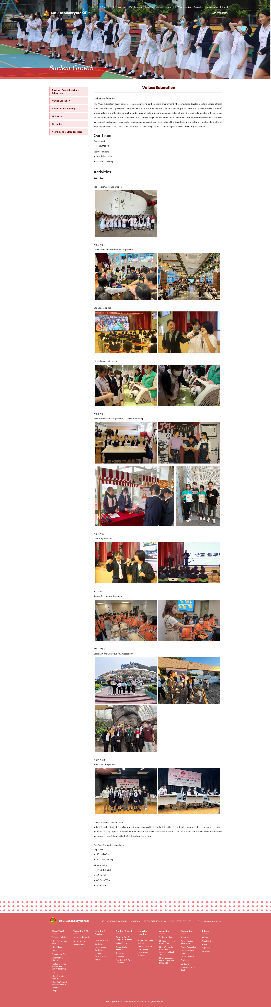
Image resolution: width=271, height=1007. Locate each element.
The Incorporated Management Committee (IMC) (59, 966)
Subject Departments (100, 955)
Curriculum (99, 944)
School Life (185, 937)
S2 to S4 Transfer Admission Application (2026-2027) (167, 951)
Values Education (61, 100)
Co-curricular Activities (143, 953)
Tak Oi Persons (79, 941)
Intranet (224, 7)
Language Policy (101, 940)
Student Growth (163, 7)
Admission (198, 7)
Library (97, 960)
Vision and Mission (59, 937)
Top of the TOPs (124, 7)
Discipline (57, 124)
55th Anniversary (220, 12)
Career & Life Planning (63, 108)
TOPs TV (206, 948)
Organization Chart (59, 954)
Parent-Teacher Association (187, 942)
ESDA (204, 944)
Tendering (185, 960)
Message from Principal (57, 959)
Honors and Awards (81, 937)
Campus (55, 991)
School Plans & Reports (58, 977)
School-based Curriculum (100, 948)
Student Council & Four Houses (145, 947)
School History (58, 947)
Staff (53, 972)
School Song (57, 950)
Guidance (57, 116)
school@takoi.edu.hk (212, 921)
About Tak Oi (108, 7)
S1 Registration (165, 937)
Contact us (185, 964)
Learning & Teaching (143, 7)
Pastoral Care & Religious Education (65, 91)
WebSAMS (206, 941)
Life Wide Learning (182, 7)
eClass (205, 937)
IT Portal (206, 952)
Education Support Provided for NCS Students (59, 984)
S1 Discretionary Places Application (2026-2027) (166, 960)
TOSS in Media (79, 944)
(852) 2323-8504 (158, 921)
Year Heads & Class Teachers (67, 131)
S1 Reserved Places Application (167, 942)
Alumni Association (188, 947)
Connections (212, 7)
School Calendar (187, 957)
